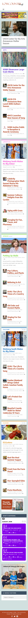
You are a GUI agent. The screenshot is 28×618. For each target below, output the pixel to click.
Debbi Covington (8, 444)
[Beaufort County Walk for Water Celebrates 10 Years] (5, 408)
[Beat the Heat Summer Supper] (5, 458)
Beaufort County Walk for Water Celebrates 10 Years (12, 410)
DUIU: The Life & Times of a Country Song (13, 293)
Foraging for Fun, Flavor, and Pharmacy (12, 222)
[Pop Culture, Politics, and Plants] (5, 271)
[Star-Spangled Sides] (5, 481)
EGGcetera (7, 442)
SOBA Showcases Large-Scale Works (14, 70)
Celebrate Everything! (12, 463)
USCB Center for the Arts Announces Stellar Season (14, 41)
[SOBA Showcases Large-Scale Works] (14, 59)
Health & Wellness (11, 189)
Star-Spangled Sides (16, 480)
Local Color (9, 167)
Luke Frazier (11, 284)
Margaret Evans (7, 73)
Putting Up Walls (10, 255)
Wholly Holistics (18, 213)
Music (8, 93)
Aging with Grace (14, 210)
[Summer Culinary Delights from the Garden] (5, 195)
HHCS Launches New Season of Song (16, 116)
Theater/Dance (13, 93)
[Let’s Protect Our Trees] (5, 397)
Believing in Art (14, 282)
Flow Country (10, 285)
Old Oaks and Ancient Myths (13, 306)
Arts (21, 73)
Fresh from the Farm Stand (16, 470)
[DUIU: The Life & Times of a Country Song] (5, 292)
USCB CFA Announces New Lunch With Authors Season (12, 102)
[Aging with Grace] (5, 211)
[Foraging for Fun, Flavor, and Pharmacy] (5, 220)
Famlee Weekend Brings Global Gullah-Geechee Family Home (13, 383)
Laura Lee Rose (12, 226)
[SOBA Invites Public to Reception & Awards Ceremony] (5, 127)
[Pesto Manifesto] (5, 490)
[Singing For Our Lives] (5, 317)
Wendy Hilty (11, 201)
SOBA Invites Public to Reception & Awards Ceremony (13, 129)
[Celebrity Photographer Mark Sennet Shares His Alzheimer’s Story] (5, 179)
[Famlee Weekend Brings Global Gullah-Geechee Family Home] (5, 380)
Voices (23, 257)
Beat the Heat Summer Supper (14, 458)
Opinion (19, 257)
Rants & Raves (14, 276)
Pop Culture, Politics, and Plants (15, 271)
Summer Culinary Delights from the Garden (13, 197)
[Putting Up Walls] (14, 245)
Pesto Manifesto (14, 490)
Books (8, 109)
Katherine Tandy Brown (14, 212)
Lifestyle (5, 167)
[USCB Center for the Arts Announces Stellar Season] (5, 85)
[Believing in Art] (5, 282)
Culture (19, 165)
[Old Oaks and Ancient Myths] (5, 306)
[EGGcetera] (14, 432)
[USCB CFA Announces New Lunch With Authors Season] (5, 99)
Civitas (8, 402)
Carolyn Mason (7, 257)
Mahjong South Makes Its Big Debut (13, 162)
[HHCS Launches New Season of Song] (5, 116)
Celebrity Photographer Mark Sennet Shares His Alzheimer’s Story (13, 182)
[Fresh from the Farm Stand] (5, 469)
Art (18, 73)
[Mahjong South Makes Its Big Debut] (14, 151)
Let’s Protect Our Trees (14, 397)
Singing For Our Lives (14, 318)
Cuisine (10, 446)
